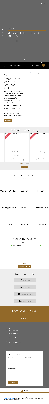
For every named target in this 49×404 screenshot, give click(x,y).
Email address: (12, 363)
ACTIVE (40, 62)
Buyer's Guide (26, 280)
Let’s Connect (24, 315)
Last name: (28, 357)
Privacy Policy (26, 388)
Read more (8, 120)
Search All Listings (24, 266)
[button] (2, 27)
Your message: (12, 368)
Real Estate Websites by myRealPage (37, 388)
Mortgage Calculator (27, 294)
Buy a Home (12, 40)
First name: (10, 357)
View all (24, 167)
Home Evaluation (26, 301)
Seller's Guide (26, 287)
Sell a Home (22, 40)
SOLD (44, 62)
